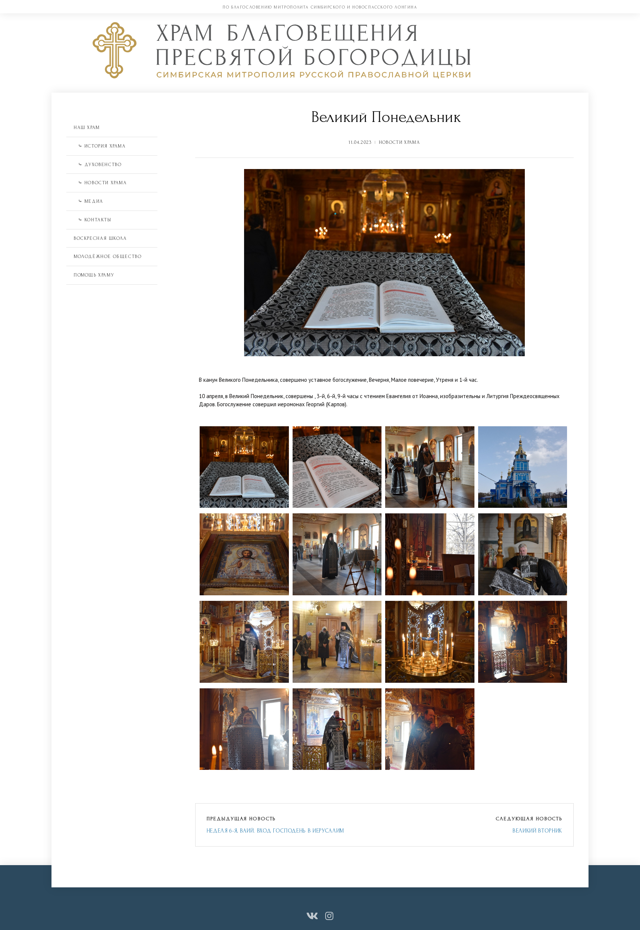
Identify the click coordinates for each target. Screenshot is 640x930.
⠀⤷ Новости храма (100, 182)
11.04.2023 (360, 142)
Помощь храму (94, 275)
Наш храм (87, 127)
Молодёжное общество (107, 256)
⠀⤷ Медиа (88, 201)
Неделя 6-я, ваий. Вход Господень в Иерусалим (275, 831)
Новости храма (399, 142)
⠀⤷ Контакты (92, 219)
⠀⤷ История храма (100, 146)
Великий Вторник (537, 831)
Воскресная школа (100, 238)
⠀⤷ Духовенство (97, 164)
